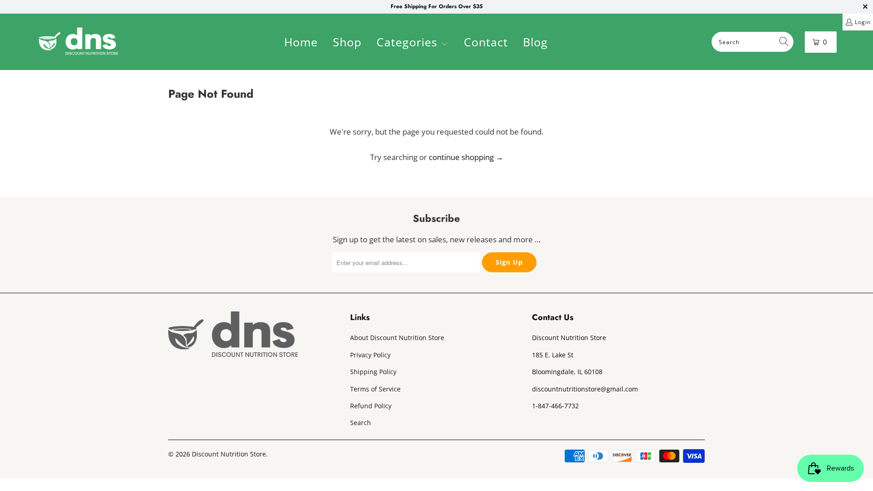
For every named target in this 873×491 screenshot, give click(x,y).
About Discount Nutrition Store (397, 337)
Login (863, 22)
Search (360, 422)
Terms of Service (375, 389)
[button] (412, 43)
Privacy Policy (370, 355)
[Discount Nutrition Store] (78, 42)
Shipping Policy (373, 371)
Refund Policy (370, 405)
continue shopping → (466, 157)
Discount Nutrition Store (229, 454)
